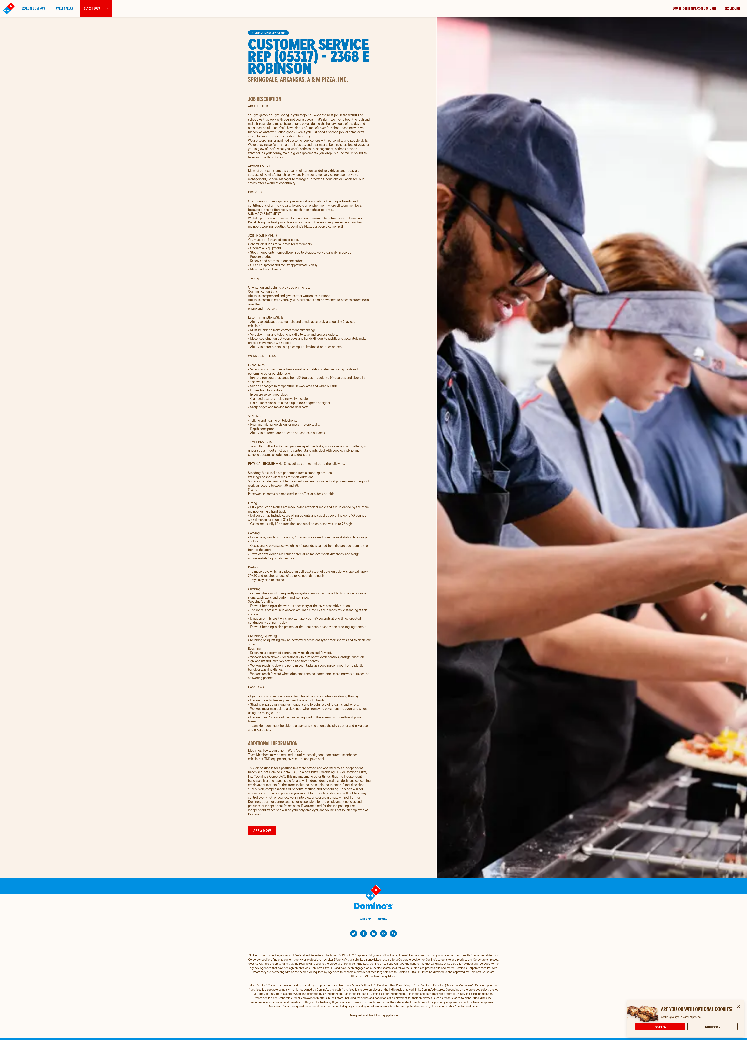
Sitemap (365, 919)
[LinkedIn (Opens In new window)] (373, 933)
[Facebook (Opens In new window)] (363, 933)
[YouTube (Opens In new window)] (383, 933)
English (735, 8)
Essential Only (713, 1026)
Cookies (382, 919)
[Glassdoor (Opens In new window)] (393, 933)
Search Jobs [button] (92, 8)
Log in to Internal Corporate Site (694, 8)
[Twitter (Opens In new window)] (353, 933)
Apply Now (262, 830)
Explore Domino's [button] (33, 8)
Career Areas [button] (64, 8)
